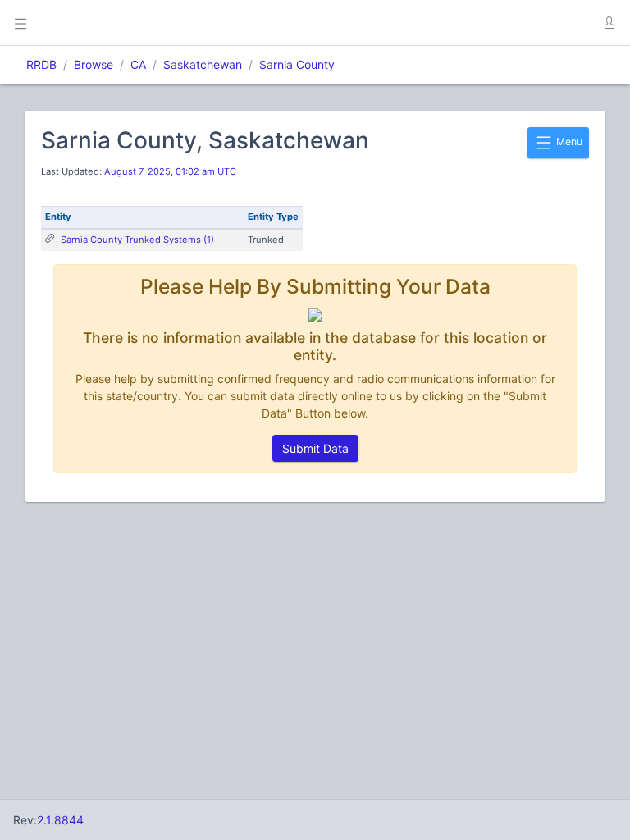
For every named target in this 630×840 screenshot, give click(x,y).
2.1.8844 (60, 820)
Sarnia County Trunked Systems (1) (137, 239)
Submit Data (315, 448)
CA (138, 64)
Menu (568, 141)
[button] (608, 23)
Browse (93, 64)
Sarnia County (297, 64)
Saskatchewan (202, 64)
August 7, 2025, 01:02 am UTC (170, 171)
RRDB (41, 64)
